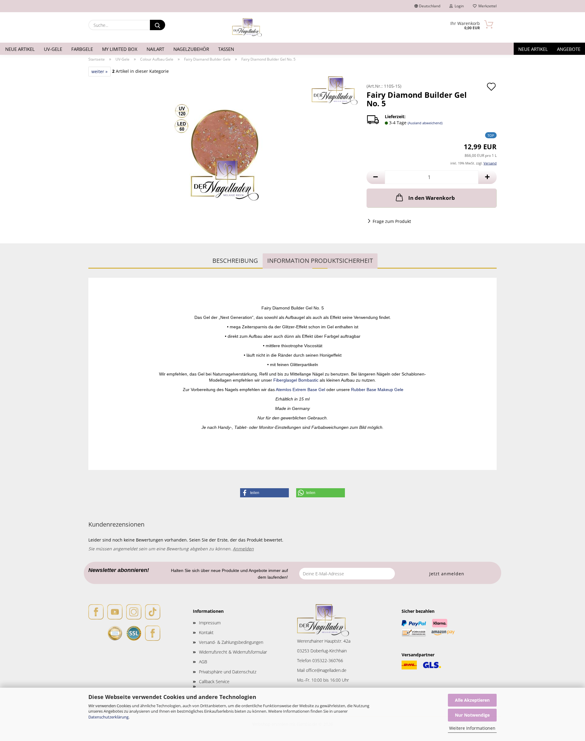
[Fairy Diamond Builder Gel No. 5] (223, 152)
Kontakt (206, 632)
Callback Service (214, 681)
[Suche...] (157, 25)
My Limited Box (119, 49)
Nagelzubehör (191, 49)
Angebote (568, 49)
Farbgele (82, 49)
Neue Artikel (20, 49)
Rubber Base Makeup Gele (377, 389)
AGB (203, 662)
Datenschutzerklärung (108, 717)
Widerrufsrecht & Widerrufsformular (233, 652)
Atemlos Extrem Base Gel (301, 389)
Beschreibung (235, 260)
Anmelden (243, 549)
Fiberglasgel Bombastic (296, 380)
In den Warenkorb (431, 197)
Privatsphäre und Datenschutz (227, 672)
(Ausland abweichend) (425, 123)
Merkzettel (487, 6)
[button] (376, 177)
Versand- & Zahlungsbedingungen (231, 642)
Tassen (226, 49)
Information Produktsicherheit (320, 260)
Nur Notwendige (472, 715)
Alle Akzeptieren (472, 700)
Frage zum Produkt (392, 221)
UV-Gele (53, 49)
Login (458, 6)
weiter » (99, 71)
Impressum (210, 623)
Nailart (155, 49)
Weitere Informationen (472, 728)
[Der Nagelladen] (247, 27)
